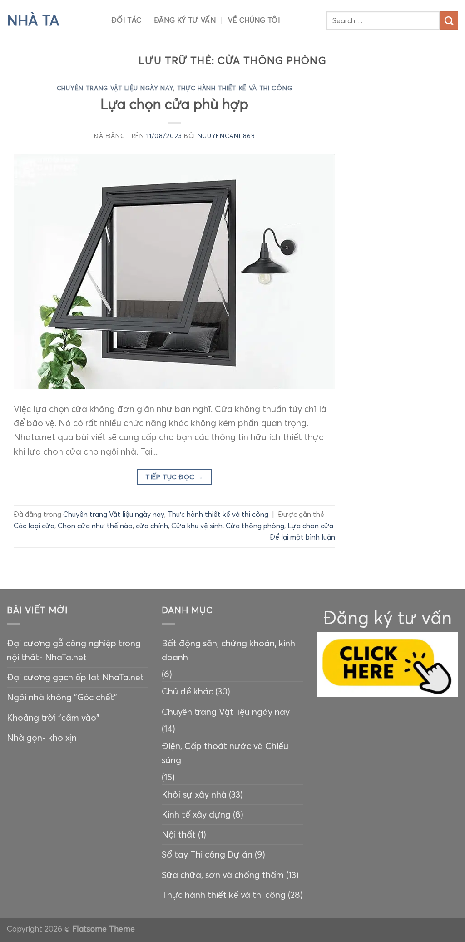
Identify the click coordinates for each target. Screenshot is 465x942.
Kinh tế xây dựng (196, 814)
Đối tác (126, 20)
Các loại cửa (34, 525)
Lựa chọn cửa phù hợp (174, 104)
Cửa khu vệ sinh (197, 525)
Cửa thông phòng (255, 525)
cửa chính (152, 525)
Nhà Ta (33, 20)
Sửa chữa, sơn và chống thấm (223, 874)
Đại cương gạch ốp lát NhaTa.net (75, 677)
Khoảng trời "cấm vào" (53, 717)
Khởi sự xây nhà (194, 794)
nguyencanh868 (226, 136)
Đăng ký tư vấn (185, 20)
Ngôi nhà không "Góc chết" (62, 697)
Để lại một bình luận (302, 537)
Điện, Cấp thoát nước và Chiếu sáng (225, 752)
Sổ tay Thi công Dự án (207, 854)
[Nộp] (449, 20)
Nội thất (179, 834)
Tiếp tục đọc (174, 477)
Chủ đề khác (187, 691)
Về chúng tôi (254, 20)
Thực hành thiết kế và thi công (234, 88)
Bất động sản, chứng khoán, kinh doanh (228, 650)
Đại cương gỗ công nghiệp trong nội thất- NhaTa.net (74, 650)
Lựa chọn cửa (310, 525)
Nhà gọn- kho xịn (42, 737)
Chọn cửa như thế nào (95, 525)
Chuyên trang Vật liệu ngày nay (115, 88)
